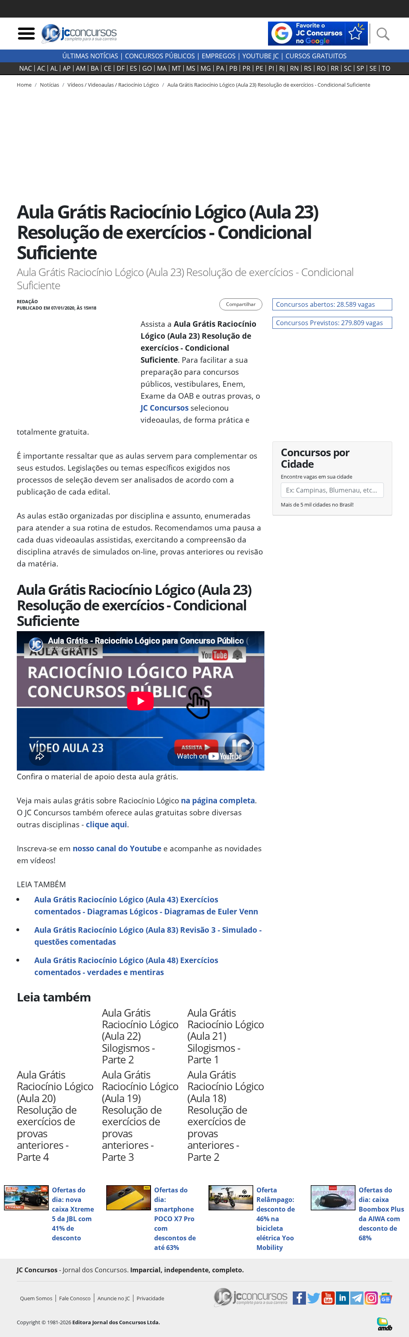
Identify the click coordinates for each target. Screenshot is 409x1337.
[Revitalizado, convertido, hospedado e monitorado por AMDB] (384, 1323)
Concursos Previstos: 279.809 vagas (329, 322)
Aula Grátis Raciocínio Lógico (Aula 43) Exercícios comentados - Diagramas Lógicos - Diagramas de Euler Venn (146, 905)
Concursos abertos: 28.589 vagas (325, 304)
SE (373, 68)
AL (54, 68)
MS (190, 68)
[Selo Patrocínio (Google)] (318, 32)
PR (246, 68)
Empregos (219, 56)
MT (176, 68)
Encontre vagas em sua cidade (316, 476)
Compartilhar (241, 304)
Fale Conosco (75, 1298)
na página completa (218, 800)
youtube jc (260, 56)
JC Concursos (165, 407)
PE (259, 68)
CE (107, 68)
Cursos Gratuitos (316, 56)
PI (271, 68)
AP (67, 68)
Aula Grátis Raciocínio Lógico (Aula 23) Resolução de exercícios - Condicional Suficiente (268, 84)
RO (321, 68)
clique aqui (106, 824)
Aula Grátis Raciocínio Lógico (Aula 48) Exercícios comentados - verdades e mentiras (126, 966)
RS (308, 68)
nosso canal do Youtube (117, 848)
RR (335, 68)
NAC (25, 68)
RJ (282, 68)
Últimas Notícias (90, 56)
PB (233, 68)
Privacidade (150, 1298)
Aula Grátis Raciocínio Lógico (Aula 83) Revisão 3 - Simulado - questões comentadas (148, 935)
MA (162, 68)
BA (95, 68)
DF (121, 68)
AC (41, 68)
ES (133, 68)
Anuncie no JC (113, 1298)
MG (206, 68)
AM (80, 68)
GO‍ (147, 68)
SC (347, 68)
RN (294, 68)
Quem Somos (36, 1298)
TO (386, 68)
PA (220, 68)
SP (360, 68)
